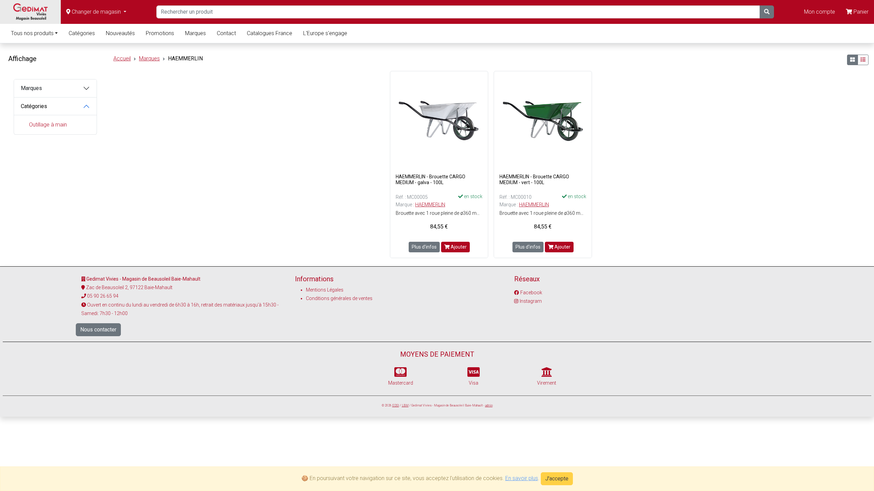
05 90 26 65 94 (102, 296)
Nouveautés (120, 33)
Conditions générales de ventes (339, 298)
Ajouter (458, 247)
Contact (226, 33)
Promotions (160, 33)
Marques (195, 33)
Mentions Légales (324, 290)
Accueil (122, 58)
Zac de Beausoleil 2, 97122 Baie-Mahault (129, 287)
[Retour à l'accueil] (30, 12)
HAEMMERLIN (430, 204)
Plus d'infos (424, 247)
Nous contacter (98, 329)
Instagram (531, 301)
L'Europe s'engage (325, 33)
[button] (96, 12)
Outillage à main (48, 124)
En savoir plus (521, 478)
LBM (405, 405)
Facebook (531, 292)
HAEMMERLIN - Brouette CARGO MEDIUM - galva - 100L (430, 179)
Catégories (82, 33)
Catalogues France (269, 33)
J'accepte (556, 478)
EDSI (395, 405)
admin (489, 405)
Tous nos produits (32, 33)
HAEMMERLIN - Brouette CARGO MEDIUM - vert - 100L (534, 179)
